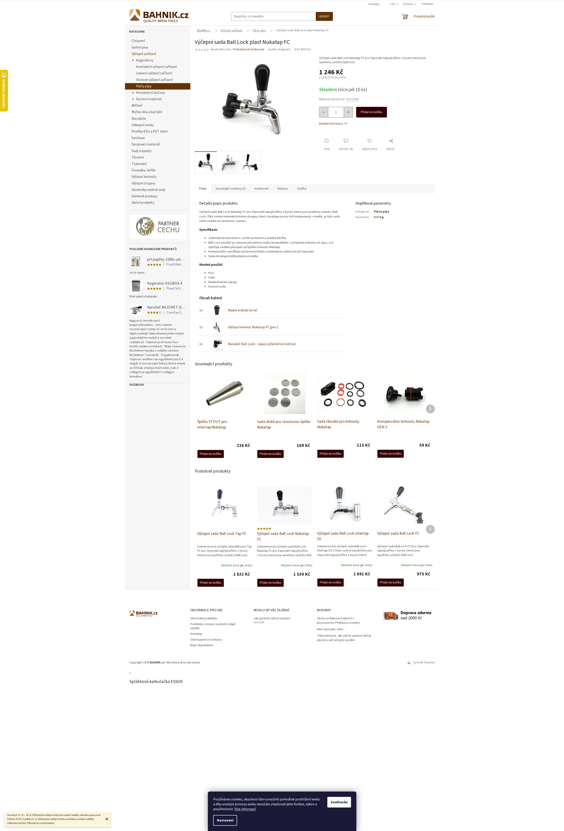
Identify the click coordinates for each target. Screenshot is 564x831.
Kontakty (374, 4)
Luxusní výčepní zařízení (154, 73)
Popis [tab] (203, 188)
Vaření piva (140, 47)
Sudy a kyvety (141, 151)
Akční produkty (143, 202)
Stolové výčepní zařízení (154, 79)
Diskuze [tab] (282, 188)
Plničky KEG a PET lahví (149, 131)
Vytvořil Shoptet (424, 662)
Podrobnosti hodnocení (248, 49)
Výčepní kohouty (144, 176)
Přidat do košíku (371, 112)
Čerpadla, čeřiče (144, 170)
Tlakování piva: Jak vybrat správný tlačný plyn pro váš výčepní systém (344, 638)
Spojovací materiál (146, 144)
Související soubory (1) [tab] (231, 188)
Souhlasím (339, 802)
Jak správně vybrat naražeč (272, 618)
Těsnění (138, 157)
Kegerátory (144, 60)
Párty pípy (143, 86)
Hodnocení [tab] (261, 188)
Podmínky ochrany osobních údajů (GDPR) (212, 626)
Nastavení (225, 820)
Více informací (245, 809)
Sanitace (138, 137)
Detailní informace (331, 123)
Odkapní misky (143, 125)
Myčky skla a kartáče (147, 111)
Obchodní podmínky (203, 618)
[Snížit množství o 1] (323, 112)
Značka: (279, 49)
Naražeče (139, 118)
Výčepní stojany (143, 183)
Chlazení (138, 40)
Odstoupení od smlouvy (206, 639)
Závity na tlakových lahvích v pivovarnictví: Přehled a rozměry (338, 620)
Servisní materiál (149, 99)
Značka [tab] (301, 188)
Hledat (324, 16)
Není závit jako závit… (331, 629)
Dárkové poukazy (144, 196)
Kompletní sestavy (150, 92)
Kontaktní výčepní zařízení (156, 66)
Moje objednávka (201, 645)
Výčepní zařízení (144, 53)
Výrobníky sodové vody (148, 189)
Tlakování (139, 163)
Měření (137, 105)
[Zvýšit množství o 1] (348, 112)
